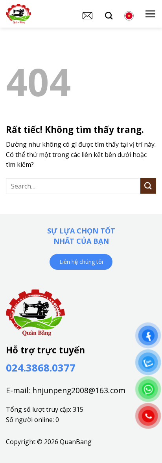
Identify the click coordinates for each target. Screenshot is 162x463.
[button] (150, 14)
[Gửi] (148, 186)
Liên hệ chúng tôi (81, 261)
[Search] (108, 15)
